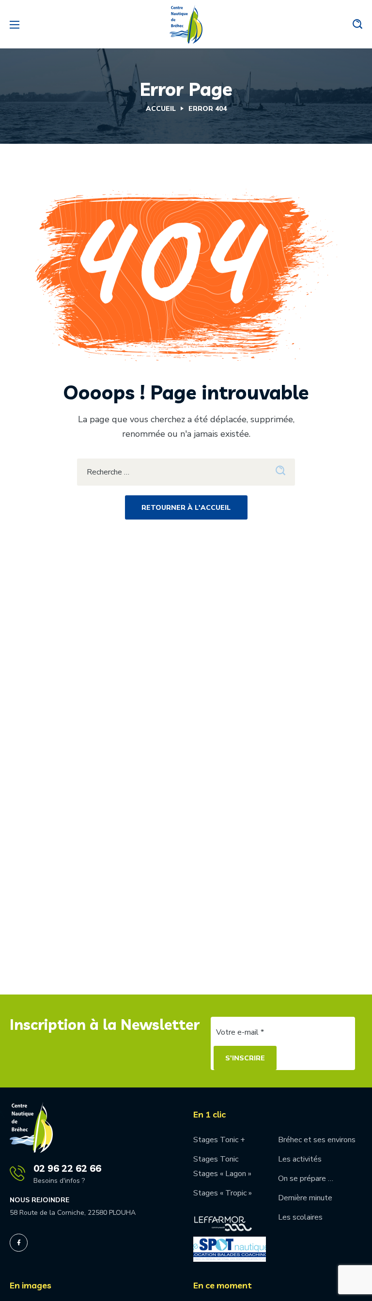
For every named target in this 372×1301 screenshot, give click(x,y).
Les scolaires (300, 1217)
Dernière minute (305, 1198)
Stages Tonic (215, 1159)
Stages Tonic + (219, 1139)
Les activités (300, 1159)
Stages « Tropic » (222, 1193)
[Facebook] (19, 1243)
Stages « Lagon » (222, 1173)
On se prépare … (305, 1178)
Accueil (161, 108)
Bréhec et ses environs (317, 1139)
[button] (357, 24)
